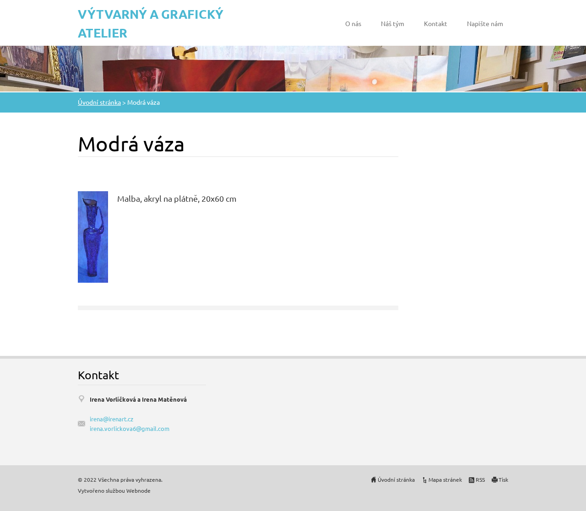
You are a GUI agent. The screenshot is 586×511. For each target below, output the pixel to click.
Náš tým (392, 23)
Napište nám (485, 23)
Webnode (138, 490)
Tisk (503, 479)
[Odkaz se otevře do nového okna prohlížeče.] (93, 236)
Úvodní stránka (99, 102)
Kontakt (435, 23)
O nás (353, 23)
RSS (480, 479)
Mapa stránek (445, 479)
